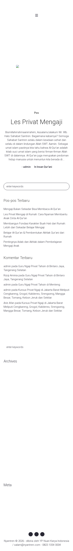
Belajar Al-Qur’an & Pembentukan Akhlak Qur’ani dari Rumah (34, 234)
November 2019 (13, 414)
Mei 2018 (9, 467)
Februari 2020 (12, 398)
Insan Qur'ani (44, 166)
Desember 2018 (13, 451)
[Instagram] (36, 534)
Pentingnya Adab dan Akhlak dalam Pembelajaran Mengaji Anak (33, 243)
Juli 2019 (9, 435)
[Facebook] (31, 534)
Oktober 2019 (11, 420)
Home (16, 52)
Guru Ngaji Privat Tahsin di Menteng (39, 284)
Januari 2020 (11, 404)
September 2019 (14, 425)
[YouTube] (42, 534)
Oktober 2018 (11, 457)
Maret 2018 (10, 473)
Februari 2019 (12, 441)
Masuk (7, 496)
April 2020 (9, 393)
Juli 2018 (9, 462)
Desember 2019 (13, 409)
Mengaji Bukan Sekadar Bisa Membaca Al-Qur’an (32, 209)
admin (27, 166)
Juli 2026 (9, 377)
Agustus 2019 (12, 430)
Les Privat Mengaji (36, 122)
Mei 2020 (9, 388)
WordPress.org (13, 512)
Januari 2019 (11, 446)
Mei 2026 (9, 383)
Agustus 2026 (12, 372)
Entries (11, 501)
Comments (13, 506)
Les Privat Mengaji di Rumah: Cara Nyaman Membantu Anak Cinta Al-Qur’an (35, 216)
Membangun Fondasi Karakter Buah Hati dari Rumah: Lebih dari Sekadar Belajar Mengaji (35, 225)
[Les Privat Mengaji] (36, 85)
